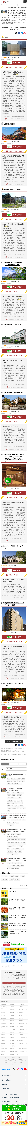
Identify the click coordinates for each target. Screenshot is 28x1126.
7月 (15, 800)
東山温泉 (21, 1009)
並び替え (3, 769)
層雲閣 (6, 37)
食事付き (9, 808)
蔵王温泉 (3, 1012)
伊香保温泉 (3, 1015)
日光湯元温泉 (4, 1048)
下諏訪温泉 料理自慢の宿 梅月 (15, 685)
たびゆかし (21, 1062)
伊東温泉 (12, 1023)
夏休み (8, 803)
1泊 (8, 810)
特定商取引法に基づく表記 (18, 1104)
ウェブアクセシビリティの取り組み (10, 1098)
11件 (18, 57)
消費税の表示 (13, 1094)
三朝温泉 (3, 1040)
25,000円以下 (10, 825)
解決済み (23, 764)
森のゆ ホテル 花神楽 (12, 189)
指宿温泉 (12, 1054)
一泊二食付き (10, 851)
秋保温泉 (12, 1009)
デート (12, 848)
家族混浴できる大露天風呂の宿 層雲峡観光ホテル (14, 264)
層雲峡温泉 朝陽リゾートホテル (14, 326)
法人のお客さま (6, 1080)
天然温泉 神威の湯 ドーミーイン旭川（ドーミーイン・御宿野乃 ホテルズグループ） (14, 458)
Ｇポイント (20, 1057)
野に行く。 (6, 1062)
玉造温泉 (12, 1040)
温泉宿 (8, 783)
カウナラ (11, 1062)
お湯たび (21, 1059)
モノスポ (24, 1060)
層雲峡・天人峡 (10, 797)
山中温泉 (21, 1026)
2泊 (20, 783)
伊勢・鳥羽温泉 (22, 1048)
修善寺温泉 (21, 1023)
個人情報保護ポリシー (7, 1101)
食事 (21, 803)
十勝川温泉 (21, 1004)
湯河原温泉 (3, 1023)
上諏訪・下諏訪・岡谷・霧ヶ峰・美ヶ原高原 (16, 840)
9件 (18, 141)
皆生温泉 (21, 1040)
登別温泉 (12, 1004)
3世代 (22, 792)
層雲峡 (15, 781)
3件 (18, 702)
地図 (15, 59)
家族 (8, 792)
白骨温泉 (3, 1020)
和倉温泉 (12, 1026)
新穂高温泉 (21, 1032)
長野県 (15, 836)
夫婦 (17, 876)
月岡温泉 (12, 1020)
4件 (18, 565)
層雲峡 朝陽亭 (9, 124)
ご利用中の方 (5, 1089)
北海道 (18, 778)
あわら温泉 (12, 1029)
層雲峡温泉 (9, 800)
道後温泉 (12, 1037)
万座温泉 (12, 1015)
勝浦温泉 (3, 1037)
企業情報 (4, 1084)
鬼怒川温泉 (3, 1018)
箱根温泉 (12, 1048)
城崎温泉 (3, 1034)
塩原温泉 (12, 1018)
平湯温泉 (12, 1032)
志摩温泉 (3, 1051)
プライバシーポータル (20, 1101)
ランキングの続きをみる (14, 741)
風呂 (13, 805)
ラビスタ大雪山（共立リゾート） (14, 547)
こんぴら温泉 (22, 1037)
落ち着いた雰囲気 (11, 822)
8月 (18, 800)
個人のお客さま (6, 1076)
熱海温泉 (3, 1054)
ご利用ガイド (13, 1057)
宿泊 (18, 865)
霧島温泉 (3, 1046)
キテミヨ (12, 1060)
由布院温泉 (21, 1051)
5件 (18, 411)
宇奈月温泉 (21, 1029)
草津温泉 (21, 1012)
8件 (18, 281)
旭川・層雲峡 (21, 781)
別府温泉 (12, 1043)
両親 (18, 792)
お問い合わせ (5, 1094)
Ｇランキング (6, 1059)
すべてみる (23, 885)
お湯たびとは (7, 1057)
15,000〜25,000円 (15, 868)
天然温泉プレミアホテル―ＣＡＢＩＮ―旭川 (14, 604)
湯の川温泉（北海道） (4, 1007)
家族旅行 (22, 805)
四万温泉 (21, 1015)
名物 (22, 848)
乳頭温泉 (12, 1006)
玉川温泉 (21, 1046)
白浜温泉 (21, 1034)
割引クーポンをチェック (15, 67)
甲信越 (18, 834)
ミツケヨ (15, 1062)
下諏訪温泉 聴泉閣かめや (14, 392)
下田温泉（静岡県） (4, 1027)
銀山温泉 (12, 1012)
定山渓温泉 (3, 1004)
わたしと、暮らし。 (5, 1060)
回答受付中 (14, 764)
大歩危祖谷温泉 (13, 1051)
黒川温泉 (21, 1043)
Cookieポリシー (6, 1104)
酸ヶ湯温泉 (12, 1046)
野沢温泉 (21, 1018)
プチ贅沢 (15, 808)
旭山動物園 (9, 781)
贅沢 (17, 803)
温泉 (13, 803)
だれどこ (12, 1059)
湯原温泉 (3, 1043)
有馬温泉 (12, 1034)
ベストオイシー (18, 1060)
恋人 (8, 778)
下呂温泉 (3, 1032)
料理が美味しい (22, 808)
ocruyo (16, 1059)
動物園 (16, 783)
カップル (13, 778)
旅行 (17, 805)
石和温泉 (21, 1020)
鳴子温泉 (21, 1006)
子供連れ (13, 792)
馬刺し (20, 851)
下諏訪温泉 (9, 846)
